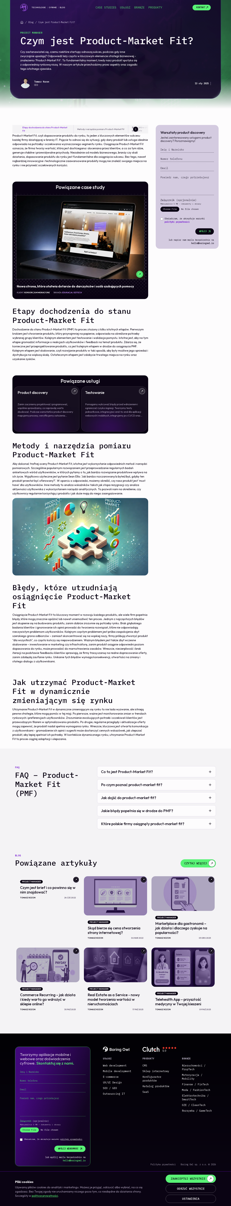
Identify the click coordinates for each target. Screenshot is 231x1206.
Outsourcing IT (114, 1093)
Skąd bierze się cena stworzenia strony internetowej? (114, 930)
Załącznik (178, 200)
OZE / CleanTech (194, 1105)
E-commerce (111, 1076)
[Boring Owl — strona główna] (24, 7)
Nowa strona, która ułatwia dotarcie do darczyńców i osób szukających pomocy (75, 286)
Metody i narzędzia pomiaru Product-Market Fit (100, 129)
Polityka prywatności (163, 1164)
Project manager (31, 32)
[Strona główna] (21, 22)
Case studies (106, 7)
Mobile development (117, 1071)
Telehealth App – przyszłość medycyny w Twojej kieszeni (178, 1001)
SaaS (146, 1091)
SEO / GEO (110, 1088)
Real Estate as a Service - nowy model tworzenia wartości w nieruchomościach (114, 999)
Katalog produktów (156, 1086)
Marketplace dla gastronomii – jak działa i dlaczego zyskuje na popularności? (181, 928)
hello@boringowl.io (202, 243)
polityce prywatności (45, 1196)
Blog (62, 7)
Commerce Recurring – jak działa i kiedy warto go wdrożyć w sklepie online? (47, 999)
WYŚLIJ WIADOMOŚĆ (68, 1148)
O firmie (53, 7)
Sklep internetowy (156, 1071)
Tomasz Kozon (41, 81)
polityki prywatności (177, 221)
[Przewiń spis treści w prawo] (135, 129)
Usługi (125, 7)
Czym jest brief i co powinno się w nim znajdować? (47, 889)
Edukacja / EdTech (72, 292)
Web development (114, 1065)
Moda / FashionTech (196, 1090)
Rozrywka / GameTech (197, 1110)
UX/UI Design (112, 1082)
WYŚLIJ (203, 231)
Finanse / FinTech (195, 1084)
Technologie (39, 7)
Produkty (155, 7)
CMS (145, 1065)
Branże (139, 7)
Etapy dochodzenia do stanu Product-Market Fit (44, 129)
